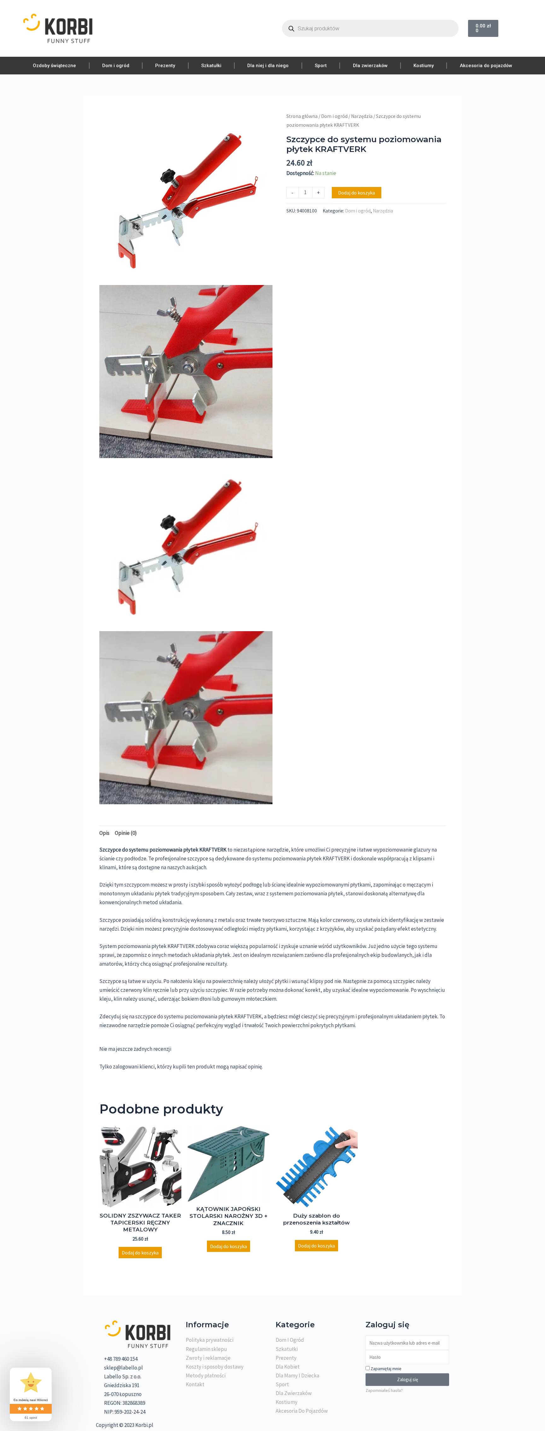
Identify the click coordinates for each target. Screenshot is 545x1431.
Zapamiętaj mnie (385, 1368)
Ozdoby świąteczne (54, 65)
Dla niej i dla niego (268, 65)
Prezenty (165, 65)
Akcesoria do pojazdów (486, 65)
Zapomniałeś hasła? (384, 1390)
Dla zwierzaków (370, 65)
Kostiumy (423, 65)
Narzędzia (361, 116)
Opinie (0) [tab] (126, 832)
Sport (321, 65)
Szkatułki (211, 65)
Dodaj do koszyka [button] (140, 1252)
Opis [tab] (104, 832)
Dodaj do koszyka (356, 192)
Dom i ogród (115, 65)
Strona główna (302, 116)
